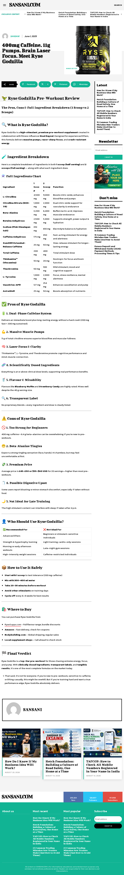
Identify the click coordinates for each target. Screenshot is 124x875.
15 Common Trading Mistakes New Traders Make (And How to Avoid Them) (108, 126)
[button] (118, 5)
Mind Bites (71, 68)
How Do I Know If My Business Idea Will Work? (41, 13)
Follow (93, 793)
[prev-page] (25, 14)
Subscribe (113, 793)
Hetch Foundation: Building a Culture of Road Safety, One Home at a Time (72, 14)
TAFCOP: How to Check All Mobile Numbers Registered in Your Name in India (104, 14)
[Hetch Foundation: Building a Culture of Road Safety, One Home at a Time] (62, 743)
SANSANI (14, 36)
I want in (109, 157)
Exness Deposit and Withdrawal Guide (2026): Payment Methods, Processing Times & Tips (108, 250)
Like (73, 793)
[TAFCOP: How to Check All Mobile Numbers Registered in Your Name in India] (102, 743)
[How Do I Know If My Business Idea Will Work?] (21, 743)
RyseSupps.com (13, 624)
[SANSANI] (5, 36)
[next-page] (121, 14)
